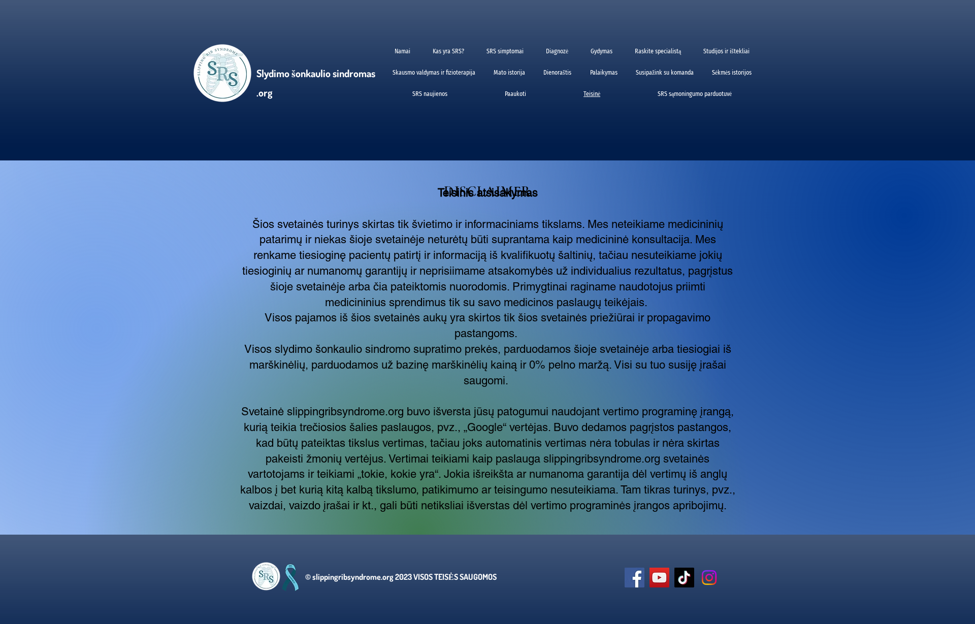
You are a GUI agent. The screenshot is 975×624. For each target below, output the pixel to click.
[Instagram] (709, 577)
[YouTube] (659, 577)
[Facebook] (634, 577)
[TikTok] (684, 577)
